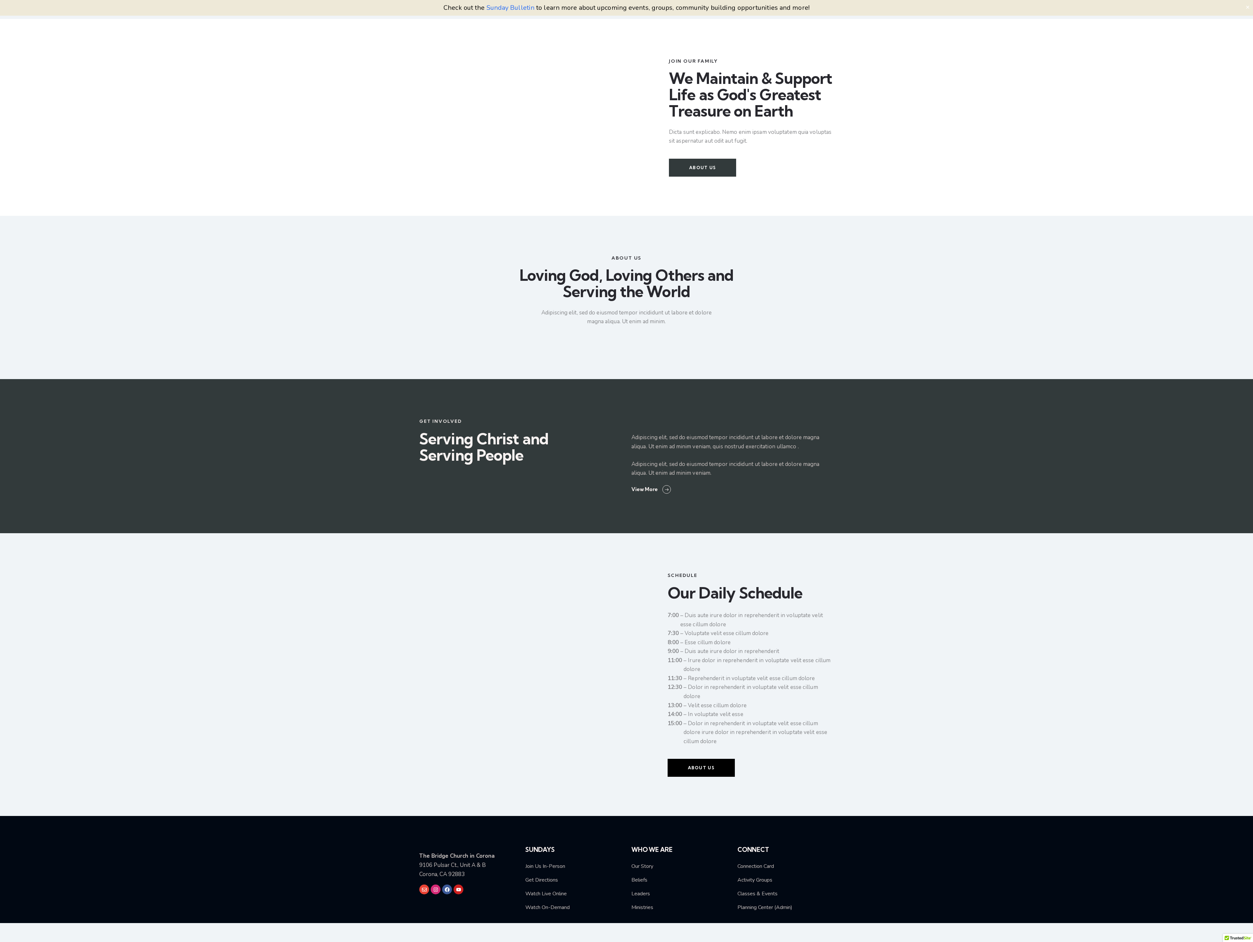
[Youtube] (458, 889)
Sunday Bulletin (511, 7)
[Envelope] (424, 889)
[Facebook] (447, 889)
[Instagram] (436, 889)
